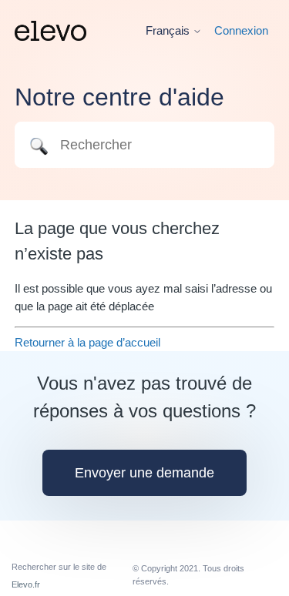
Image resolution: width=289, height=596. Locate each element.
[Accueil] (50, 31)
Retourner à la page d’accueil (87, 342)
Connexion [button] (241, 30)
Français (169, 30)
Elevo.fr (26, 584)
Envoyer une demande (144, 472)
